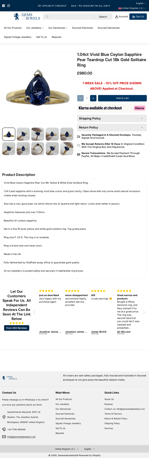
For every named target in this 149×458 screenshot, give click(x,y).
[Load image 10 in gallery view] (66, 148)
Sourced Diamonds (65, 413)
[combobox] (71, 16)
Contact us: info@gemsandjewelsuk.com (124, 409)
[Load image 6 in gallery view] (8, 148)
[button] (35, 27)
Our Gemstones (63, 409)
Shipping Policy (112, 423)
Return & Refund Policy (115, 418)
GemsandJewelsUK (68, 455)
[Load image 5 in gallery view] (66, 134)
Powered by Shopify (90, 455)
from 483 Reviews (16, 327)
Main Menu (63, 392)
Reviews (108, 404)
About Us (109, 399)
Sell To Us (60, 428)
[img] (16, 323)
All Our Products (64, 399)
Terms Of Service (113, 413)
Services (108, 428)
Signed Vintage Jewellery (68, 423)
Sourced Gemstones (66, 418)
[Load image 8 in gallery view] (37, 148)
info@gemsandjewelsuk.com (21, 436)
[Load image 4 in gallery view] (52, 134)
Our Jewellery (62, 404)
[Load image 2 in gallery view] (23, 134)
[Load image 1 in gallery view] (8, 134)
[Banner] (112, 107)
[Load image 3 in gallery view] (37, 134)
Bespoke (60, 433)
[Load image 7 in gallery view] (23, 148)
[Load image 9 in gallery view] (52, 148)
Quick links (111, 392)
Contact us (9, 392)
